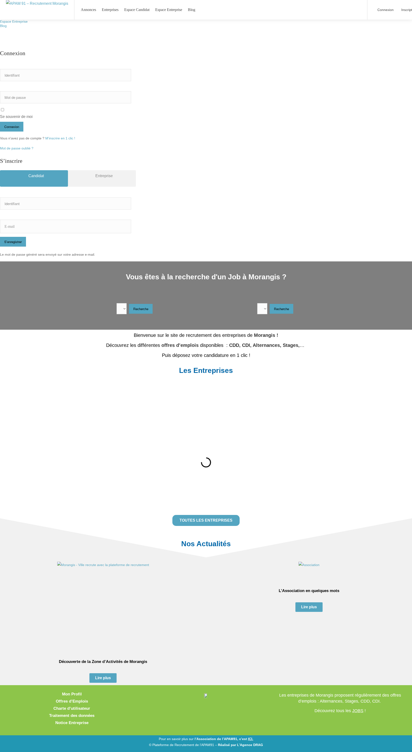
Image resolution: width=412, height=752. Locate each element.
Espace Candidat (136, 10)
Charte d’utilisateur (71, 708)
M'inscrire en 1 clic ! (60, 138)
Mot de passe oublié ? (16, 148)
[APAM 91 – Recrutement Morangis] (37, 3)
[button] (72, 402)
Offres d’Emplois (72, 701)
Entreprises (110, 10)
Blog (3, 26)
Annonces (88, 10)
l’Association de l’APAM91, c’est (224, 739)
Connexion (385, 10)
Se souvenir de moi (16, 117)
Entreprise (103, 176)
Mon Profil (72, 694)
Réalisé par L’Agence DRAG (240, 745)
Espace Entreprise (14, 21)
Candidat (35, 176)
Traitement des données (71, 715)
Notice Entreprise (71, 722)
